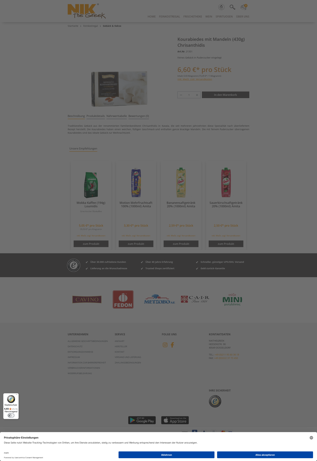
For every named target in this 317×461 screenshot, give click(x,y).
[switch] (11, 415)
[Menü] (17, 395)
